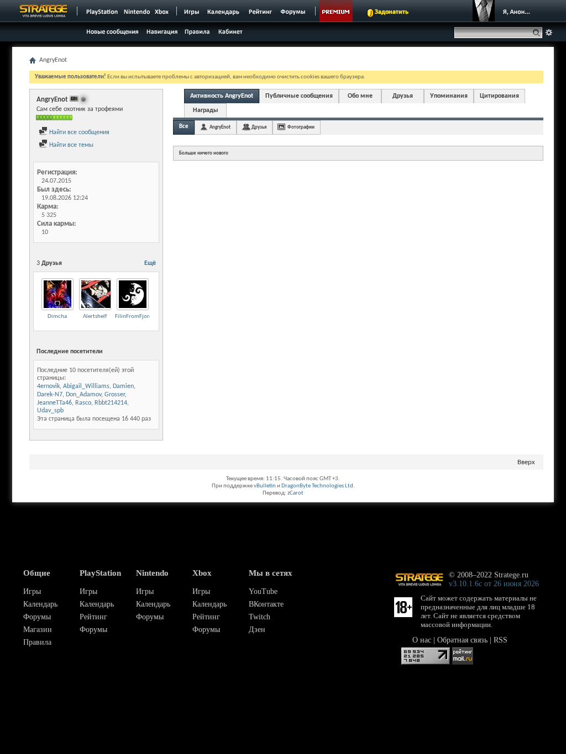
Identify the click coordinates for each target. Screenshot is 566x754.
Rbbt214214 (111, 403)
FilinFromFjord (134, 317)
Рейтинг (93, 617)
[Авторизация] (504, 11)
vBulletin (265, 486)
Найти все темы (70, 145)
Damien (123, 386)
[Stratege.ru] (43, 11)
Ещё (150, 263)
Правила (37, 642)
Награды (205, 110)
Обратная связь (462, 640)
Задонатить (391, 12)
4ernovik (48, 386)
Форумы (37, 617)
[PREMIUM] (336, 11)
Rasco (83, 403)
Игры (32, 591)
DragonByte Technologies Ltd (317, 486)
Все (183, 127)
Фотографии (301, 127)
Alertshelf (95, 317)
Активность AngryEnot (221, 96)
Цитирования (499, 96)
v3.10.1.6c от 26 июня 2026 (494, 584)
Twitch (259, 617)
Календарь (40, 604)
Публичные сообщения (299, 96)
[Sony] (101, 11)
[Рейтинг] (260, 11)
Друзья (402, 96)
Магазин (37, 629)
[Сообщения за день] (111, 34)
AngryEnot (219, 127)
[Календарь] (223, 11)
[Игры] (192, 11)
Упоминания (449, 96)
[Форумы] (293, 11)
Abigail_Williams (86, 386)
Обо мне (360, 96)
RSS (500, 640)
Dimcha (57, 317)
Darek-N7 (49, 394)
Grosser (114, 394)
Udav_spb (50, 410)
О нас (421, 640)
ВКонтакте (266, 604)
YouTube (263, 591)
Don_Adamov (83, 394)
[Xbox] (162, 11)
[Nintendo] (137, 11)
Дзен (257, 629)
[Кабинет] (230, 31)
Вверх (526, 462)
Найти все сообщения (78, 132)
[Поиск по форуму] (548, 32)
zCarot (295, 493)
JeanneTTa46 (54, 403)
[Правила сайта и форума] (197, 31)
